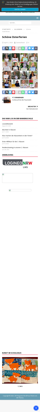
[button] (37, 18)
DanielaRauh (20, 43)
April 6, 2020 (8, 43)
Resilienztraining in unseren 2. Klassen (15, 147)
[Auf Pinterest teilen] (13, 48)
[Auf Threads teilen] (36, 48)
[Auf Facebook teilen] (3, 48)
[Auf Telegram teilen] (29, 48)
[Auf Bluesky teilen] (32, 48)
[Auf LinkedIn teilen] (10, 48)
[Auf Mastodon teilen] (26, 48)
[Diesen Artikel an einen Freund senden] (16, 48)
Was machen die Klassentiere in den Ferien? (17, 136)
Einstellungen (20, 9)
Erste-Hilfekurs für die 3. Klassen (13, 142)
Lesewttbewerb (7, 124)
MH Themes (20, 398)
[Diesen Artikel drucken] (19, 48)
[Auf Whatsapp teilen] (23, 48)
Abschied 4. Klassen (9, 130)
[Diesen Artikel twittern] (7, 48)
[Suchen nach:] (20, 23)
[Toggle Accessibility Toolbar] (36, 408)
